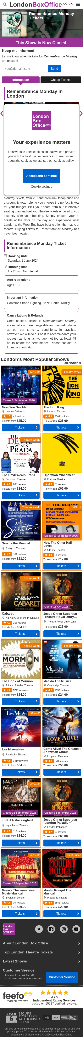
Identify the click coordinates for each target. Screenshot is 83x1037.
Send (54, 68)
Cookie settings (41, 186)
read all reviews (17, 1001)
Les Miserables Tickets (16, 708)
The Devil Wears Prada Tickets (17, 436)
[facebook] (51, 929)
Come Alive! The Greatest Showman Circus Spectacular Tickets (60, 711)
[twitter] (39, 929)
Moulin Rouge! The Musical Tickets (61, 852)
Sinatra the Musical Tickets (19, 502)
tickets (20, 427)
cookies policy (64, 160)
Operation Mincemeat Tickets (57, 436)
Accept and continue (41, 175)
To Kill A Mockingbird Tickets (20, 779)
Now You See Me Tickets (18, 367)
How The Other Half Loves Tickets (60, 504)
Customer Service (62, 977)
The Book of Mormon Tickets (20, 641)
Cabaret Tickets (11, 573)
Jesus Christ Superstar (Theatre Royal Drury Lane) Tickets (61, 576)
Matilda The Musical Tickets (61, 641)
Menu (77, 1)
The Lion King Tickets (57, 367)
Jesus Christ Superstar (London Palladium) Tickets (61, 781)
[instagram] (64, 929)
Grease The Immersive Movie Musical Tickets (16, 852)
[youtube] (76, 929)
